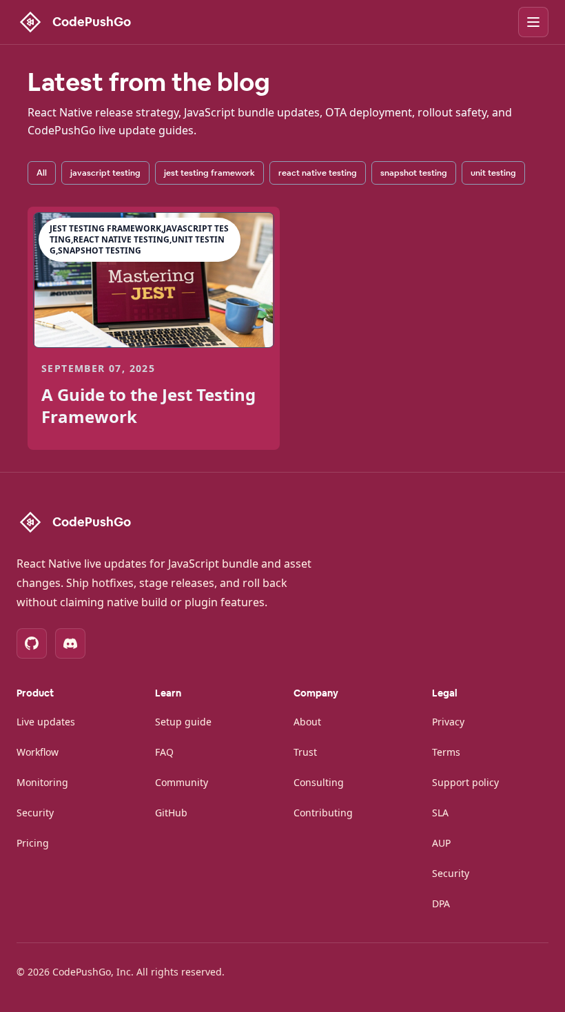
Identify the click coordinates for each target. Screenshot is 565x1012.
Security (35, 812)
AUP (441, 842)
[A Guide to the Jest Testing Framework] (153, 280)
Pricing (33, 842)
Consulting (319, 782)
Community (181, 782)
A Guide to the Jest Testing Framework (148, 405)
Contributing (323, 812)
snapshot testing (413, 172)
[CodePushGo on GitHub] (32, 643)
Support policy (465, 782)
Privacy (448, 721)
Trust (305, 751)
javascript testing (105, 172)
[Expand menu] (533, 22)
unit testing (493, 172)
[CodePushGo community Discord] (70, 643)
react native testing (317, 172)
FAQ (164, 751)
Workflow (38, 751)
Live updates (46, 721)
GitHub (171, 812)
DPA (441, 903)
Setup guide (183, 721)
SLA (440, 812)
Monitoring (42, 782)
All (42, 172)
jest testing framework (209, 172)
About (307, 721)
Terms (446, 751)
